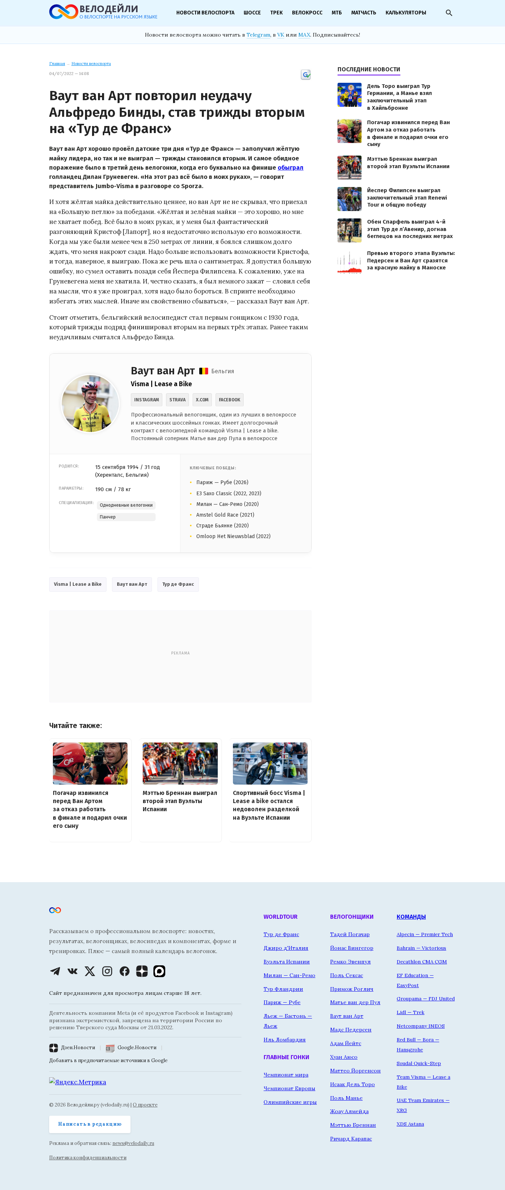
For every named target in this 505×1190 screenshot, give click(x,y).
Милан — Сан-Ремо (289, 975)
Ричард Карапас (351, 1138)
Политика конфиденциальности (87, 1158)
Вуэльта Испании (287, 961)
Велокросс (307, 13)
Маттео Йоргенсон (355, 1070)
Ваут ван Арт (132, 584)
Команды (411, 916)
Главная (57, 63)
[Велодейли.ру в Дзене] (142, 971)
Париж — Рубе (282, 1002)
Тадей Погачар (350, 934)
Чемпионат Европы (289, 1088)
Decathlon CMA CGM (422, 961)
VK (280, 34)
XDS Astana (410, 1124)
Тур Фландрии (283, 989)
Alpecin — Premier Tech (425, 934)
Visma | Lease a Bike (78, 584)
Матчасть (363, 13)
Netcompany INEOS (421, 1026)
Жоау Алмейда (349, 1111)
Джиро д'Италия (286, 948)
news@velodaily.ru (133, 1143)
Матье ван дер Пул (355, 1002)
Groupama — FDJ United (426, 998)
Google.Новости (137, 1047)
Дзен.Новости (78, 1047)
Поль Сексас (346, 975)
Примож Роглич (351, 989)
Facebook (229, 399)
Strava (177, 399)
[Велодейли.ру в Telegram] (55, 971)
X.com (202, 399)
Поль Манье (346, 1098)
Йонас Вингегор (351, 948)
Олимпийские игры (290, 1102)
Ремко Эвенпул (350, 961)
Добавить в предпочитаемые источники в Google (108, 1060)
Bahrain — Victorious (421, 948)
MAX (304, 34)
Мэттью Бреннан (353, 1125)
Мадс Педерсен (351, 1029)
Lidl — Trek (410, 1012)
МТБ (337, 13)
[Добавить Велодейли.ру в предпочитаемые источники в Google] (306, 79)
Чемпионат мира (286, 1074)
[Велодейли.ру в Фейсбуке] (125, 971)
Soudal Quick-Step (419, 1063)
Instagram (146, 399)
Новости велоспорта (205, 13)
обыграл (291, 167)
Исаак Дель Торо (352, 1084)
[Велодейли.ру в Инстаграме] (107, 971)
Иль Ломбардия (285, 1039)
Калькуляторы (406, 13)
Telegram (258, 34)
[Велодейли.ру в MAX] (159, 971)
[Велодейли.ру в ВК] (72, 971)
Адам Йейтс (345, 1043)
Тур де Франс (178, 584)
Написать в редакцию (90, 1124)
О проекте (145, 1105)
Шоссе (252, 13)
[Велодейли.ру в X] (90, 971)
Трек (276, 13)
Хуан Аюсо (343, 1057)
